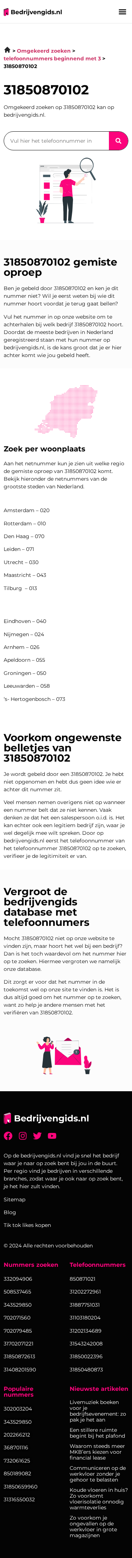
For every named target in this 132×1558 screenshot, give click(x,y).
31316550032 (19, 1499)
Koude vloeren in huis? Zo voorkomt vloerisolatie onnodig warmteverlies (99, 1498)
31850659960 (20, 1486)
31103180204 (85, 1317)
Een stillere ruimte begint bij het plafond (97, 1433)
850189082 (17, 1473)
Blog (10, 1212)
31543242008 (86, 1343)
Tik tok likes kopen (27, 1225)
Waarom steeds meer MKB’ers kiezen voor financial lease (97, 1452)
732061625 (17, 1460)
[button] (122, 11)
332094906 (18, 1279)
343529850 (18, 1422)
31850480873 (86, 1369)
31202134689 (86, 1331)
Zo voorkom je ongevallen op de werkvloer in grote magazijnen (93, 1526)
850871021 (82, 1279)
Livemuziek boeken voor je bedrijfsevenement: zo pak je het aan (98, 1411)
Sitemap (14, 1199)
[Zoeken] (118, 141)
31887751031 (85, 1305)
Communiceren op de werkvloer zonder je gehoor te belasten (98, 1474)
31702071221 (18, 1343)
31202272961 (85, 1291)
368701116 (16, 1447)
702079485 (18, 1331)
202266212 (17, 1434)
